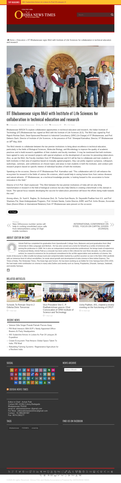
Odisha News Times (18, 389)
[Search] (112, 15)
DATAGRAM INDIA (81, 480)
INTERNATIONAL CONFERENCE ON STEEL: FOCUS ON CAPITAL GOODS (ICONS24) (90, 225)
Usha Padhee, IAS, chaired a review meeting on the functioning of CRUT (96, 305)
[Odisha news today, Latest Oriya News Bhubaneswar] (33, 17)
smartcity (35, 428)
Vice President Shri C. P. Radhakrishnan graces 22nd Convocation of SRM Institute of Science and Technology (58, 308)
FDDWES (25, 428)
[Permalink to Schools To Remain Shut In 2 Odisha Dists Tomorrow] (24, 301)
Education (21, 40)
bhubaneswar (14, 428)
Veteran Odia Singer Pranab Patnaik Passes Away (30, 325)
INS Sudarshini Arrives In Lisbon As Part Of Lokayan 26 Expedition (48, 2)
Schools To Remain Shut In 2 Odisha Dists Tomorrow (21, 305)
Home (12, 40)
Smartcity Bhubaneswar (26, 125)
